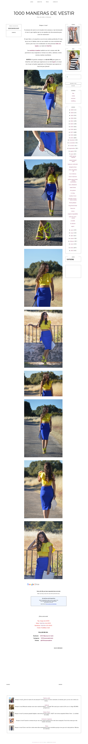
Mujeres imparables (73, 214)
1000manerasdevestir (47, 638)
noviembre (72, 142)
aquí (54, 62)
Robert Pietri (46, 712)
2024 (72, 112)
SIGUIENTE (8, 684)
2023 (72, 115)
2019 (71, 126)
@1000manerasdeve (46, 640)
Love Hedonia (72, 173)
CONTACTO (55, 1)
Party (46, 726)
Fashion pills (46, 698)
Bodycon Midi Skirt (73, 164)
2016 (71, 135)
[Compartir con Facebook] (10, 35)
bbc (73, 93)
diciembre (72, 140)
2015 (71, 137)
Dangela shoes (72, 167)
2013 (72, 250)
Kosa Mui (72, 208)
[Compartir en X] (12, 35)
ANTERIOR (60, 684)
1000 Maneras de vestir (46, 636)
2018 (71, 129)
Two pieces (73, 190)
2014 (71, 247)
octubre (72, 145)
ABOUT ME (39, 1)
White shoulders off (73, 170)
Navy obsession (73, 184)
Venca (72, 211)
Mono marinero (73, 176)
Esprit (72, 226)
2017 (71, 132)
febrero (72, 241)
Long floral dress (73, 205)
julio (72, 154)
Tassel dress (73, 187)
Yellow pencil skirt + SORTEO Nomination (73, 181)
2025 (72, 110)
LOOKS (31, 1)
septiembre (72, 148)
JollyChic (42, 623)
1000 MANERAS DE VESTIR (44, 13)
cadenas (47, 705)
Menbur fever (72, 196)
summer (73, 98)
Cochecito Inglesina (47, 719)
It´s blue (73, 193)
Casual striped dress (72, 160)
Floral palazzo (72, 202)
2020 (71, 123)
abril (72, 235)
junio (72, 230)
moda (73, 95)
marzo (72, 238)
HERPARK (54, 742)
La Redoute (72, 223)
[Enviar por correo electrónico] (17, 35)
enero (72, 244)
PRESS (47, 1)
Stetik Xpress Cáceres (72, 156)
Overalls (73, 220)
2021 (71, 121)
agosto (72, 151)
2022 (72, 118)
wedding (73, 101)
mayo (72, 232)
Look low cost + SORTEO (73, 217)
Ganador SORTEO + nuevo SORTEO (72, 199)
